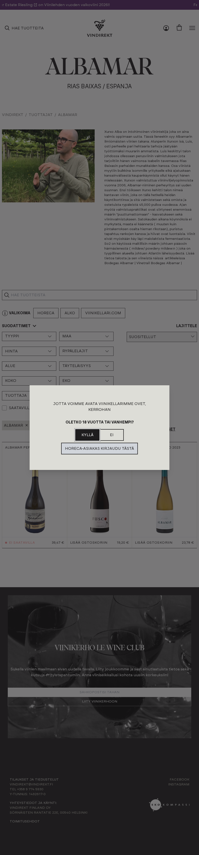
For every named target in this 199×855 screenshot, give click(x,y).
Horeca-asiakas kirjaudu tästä (99, 448)
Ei (112, 435)
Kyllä (87, 435)
